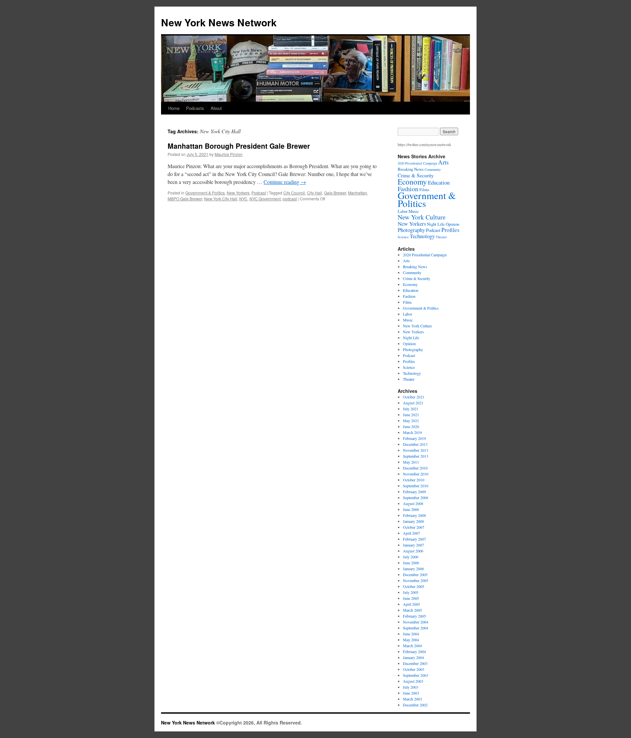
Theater (441, 237)
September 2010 (415, 485)
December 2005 (415, 574)
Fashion (409, 296)
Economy (412, 181)
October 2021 (413, 396)
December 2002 (415, 704)
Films (407, 302)
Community (433, 169)
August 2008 (413, 503)
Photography (411, 230)
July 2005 (410, 592)
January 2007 (413, 544)
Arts (443, 162)
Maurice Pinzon (229, 154)
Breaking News (411, 169)
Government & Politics (205, 192)
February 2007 (414, 539)
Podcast (258, 192)
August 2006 (413, 550)
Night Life (436, 224)
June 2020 (411, 426)
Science (403, 237)
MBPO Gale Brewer (185, 198)
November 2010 (415, 473)
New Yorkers (238, 192)
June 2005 (411, 598)
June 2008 (411, 509)
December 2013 (415, 444)
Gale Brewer (335, 192)
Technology (422, 236)
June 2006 (411, 562)
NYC (243, 198)
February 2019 (414, 438)
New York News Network (219, 22)
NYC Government (265, 198)
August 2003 (413, 681)
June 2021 (411, 414)
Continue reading (285, 181)
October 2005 (413, 586)
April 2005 (411, 604)
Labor (403, 211)
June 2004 (411, 633)
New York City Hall (220, 198)
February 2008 (414, 515)
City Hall (314, 192)
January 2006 (413, 568)
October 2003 (413, 669)
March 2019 (412, 432)
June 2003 (411, 693)
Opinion (452, 224)
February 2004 (414, 651)
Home (173, 108)
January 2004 (413, 657)
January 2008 (413, 521)
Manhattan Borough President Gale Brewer (239, 146)
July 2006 (410, 556)
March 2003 (412, 698)
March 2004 (412, 645)
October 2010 (413, 479)
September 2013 (415, 456)
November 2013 (415, 450)
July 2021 (410, 408)
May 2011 (411, 462)
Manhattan (357, 192)
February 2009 (414, 491)
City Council (294, 192)
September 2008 (415, 497)
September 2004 (415, 627)
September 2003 (415, 675)
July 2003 (410, 687)
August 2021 (413, 402)
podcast (290, 198)
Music (414, 211)
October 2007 (413, 527)
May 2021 (411, 420)
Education (439, 182)
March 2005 (412, 610)
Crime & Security (416, 175)
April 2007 (411, 533)
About (216, 108)
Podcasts (195, 108)
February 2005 (414, 616)
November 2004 (415, 621)
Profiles (450, 230)
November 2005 (415, 580)
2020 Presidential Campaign (417, 163)
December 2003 (415, 663)
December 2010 (415, 468)
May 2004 (411, 639)
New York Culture (422, 217)
